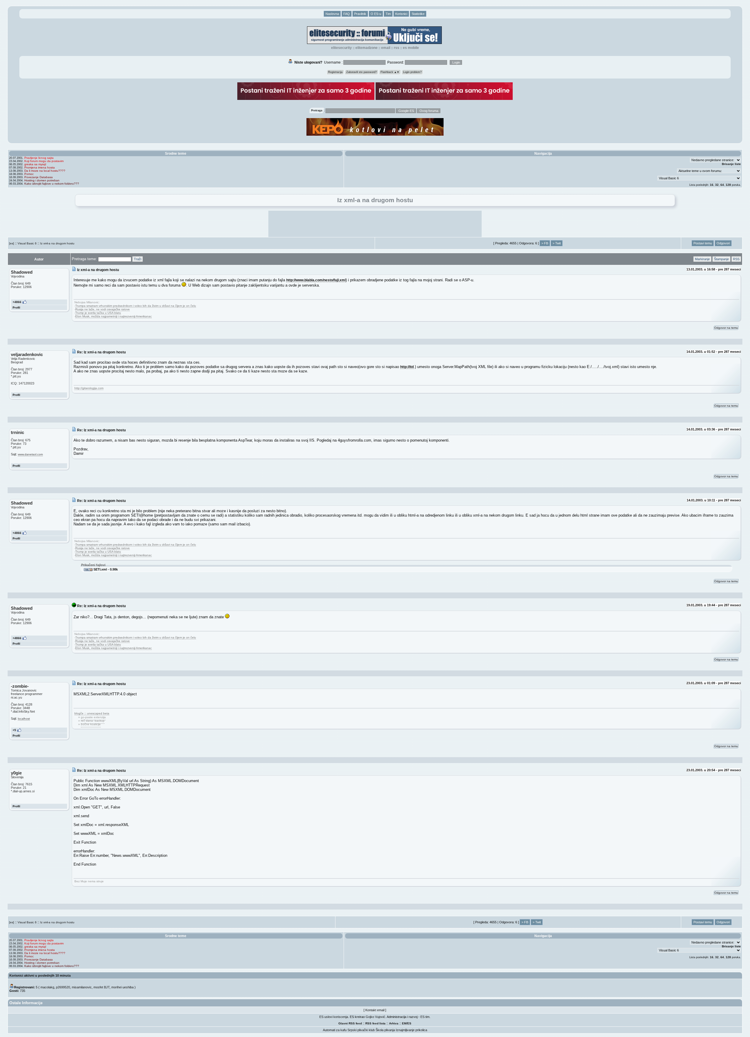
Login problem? (412, 72)
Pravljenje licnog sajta (39, 157)
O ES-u (376, 14)
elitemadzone (366, 48)
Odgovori (723, 243)
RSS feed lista (375, 1023)
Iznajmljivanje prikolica (411, 1030)
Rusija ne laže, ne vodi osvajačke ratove (102, 309)
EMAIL (385, 48)
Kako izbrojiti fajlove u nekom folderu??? (51, 183)
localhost (24, 718)
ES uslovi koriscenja (333, 1017)
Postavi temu (702, 243)
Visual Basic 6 (27, 243)
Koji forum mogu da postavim (44, 161)
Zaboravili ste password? (361, 72)
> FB (544, 243)
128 (728, 184)
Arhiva (393, 1023)
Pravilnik (360, 14)
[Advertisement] (375, 224)
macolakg (47, 987)
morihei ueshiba (122, 987)
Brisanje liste (731, 164)
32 (717, 184)
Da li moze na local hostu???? (44, 170)
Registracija (335, 72)
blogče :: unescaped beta (91, 713)
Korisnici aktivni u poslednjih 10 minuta (40, 975)
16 (711, 184)
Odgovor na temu (726, 327)
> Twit (557, 243)
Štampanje (721, 259)
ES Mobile (411, 48)
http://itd (407, 367)
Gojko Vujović (375, 1017)
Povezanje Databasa (38, 177)
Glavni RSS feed (350, 1023)
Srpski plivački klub (361, 1030)
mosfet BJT (101, 987)
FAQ (346, 14)
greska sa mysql (35, 164)
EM (404, 1023)
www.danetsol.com (30, 454)
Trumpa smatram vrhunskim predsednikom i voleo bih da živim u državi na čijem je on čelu (135, 305)
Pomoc (29, 174)
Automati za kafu (335, 1030)
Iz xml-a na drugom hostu (57, 243)
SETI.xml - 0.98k (105, 569)
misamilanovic (82, 987)
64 (722, 184)
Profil (16, 307)
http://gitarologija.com (88, 388)
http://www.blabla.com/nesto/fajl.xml (316, 280)
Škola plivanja (385, 1030)
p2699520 (63, 987)
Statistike (418, 14)
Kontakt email (374, 1010)
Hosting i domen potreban (41, 180)
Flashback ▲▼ (390, 72)
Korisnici (401, 14)
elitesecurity (341, 48)
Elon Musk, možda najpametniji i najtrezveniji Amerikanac (113, 316)
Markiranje (702, 259)
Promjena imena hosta (39, 167)
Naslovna (332, 14)
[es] (11, 243)
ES (409, 1023)
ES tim (424, 1017)
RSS (396, 48)
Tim (388, 14)
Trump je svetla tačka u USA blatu (98, 312)
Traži (137, 259)
